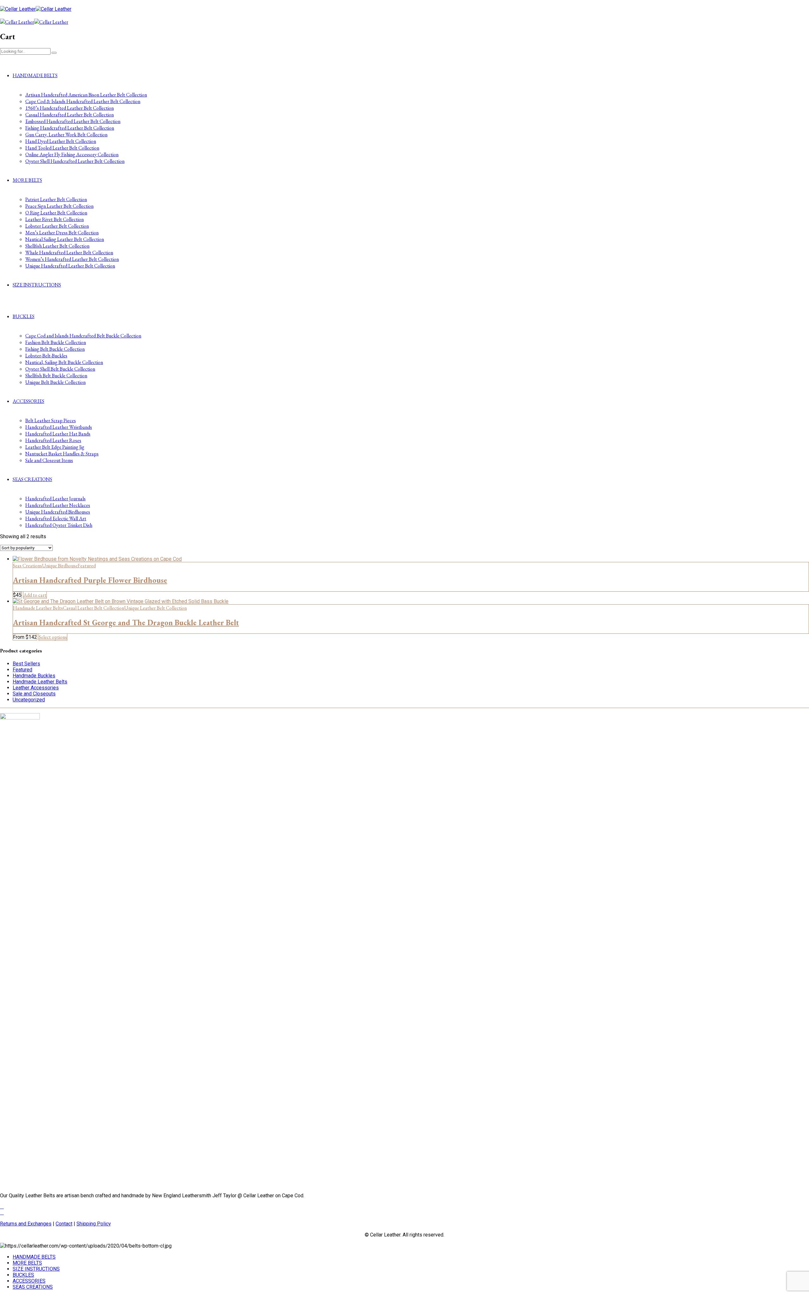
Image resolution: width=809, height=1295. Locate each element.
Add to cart (34, 595)
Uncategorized (29, 700)
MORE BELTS (27, 180)
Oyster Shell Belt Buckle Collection (60, 369)
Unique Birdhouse (60, 565)
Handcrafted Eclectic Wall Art (55, 518)
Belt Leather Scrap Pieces (50, 420)
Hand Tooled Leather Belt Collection (62, 148)
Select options (53, 637)
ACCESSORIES (28, 401)
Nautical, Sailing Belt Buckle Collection (64, 362)
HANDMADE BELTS (35, 75)
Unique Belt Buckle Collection (55, 382)
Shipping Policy (93, 1224)
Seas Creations (27, 565)
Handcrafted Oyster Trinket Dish (58, 525)
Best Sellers (26, 664)
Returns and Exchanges (26, 1224)
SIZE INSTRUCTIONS (37, 284)
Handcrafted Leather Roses (53, 440)
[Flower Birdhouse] (97, 559)
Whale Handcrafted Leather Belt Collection (69, 252)
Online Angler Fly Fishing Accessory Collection (72, 154)
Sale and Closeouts (34, 694)
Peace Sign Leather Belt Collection (59, 206)
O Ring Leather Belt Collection (56, 212)
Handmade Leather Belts (38, 608)
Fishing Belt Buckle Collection (55, 349)
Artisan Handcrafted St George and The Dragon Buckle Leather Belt (126, 622)
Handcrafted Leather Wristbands (58, 427)
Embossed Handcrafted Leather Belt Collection (72, 121)
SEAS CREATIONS (32, 479)
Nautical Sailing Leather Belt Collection (64, 239)
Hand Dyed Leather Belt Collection (60, 141)
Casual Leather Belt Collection (93, 608)
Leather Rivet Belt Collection (54, 219)
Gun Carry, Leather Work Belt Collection (66, 134)
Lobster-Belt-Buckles (46, 355)
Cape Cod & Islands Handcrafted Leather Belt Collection (82, 101)
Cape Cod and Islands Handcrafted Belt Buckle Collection (83, 335)
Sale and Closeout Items (49, 460)
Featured (87, 565)
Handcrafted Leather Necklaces (57, 505)
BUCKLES (23, 316)
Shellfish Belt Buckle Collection (56, 375)
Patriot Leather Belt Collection (56, 199)
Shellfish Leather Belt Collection (57, 246)
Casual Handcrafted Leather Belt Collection (69, 114)
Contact (64, 1224)
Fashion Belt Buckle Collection (55, 342)
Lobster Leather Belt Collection (57, 226)
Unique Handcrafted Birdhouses (57, 512)
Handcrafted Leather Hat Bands (57, 433)
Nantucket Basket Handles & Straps (62, 453)
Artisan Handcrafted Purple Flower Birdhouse (90, 580)
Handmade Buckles (34, 676)
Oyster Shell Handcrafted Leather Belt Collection (75, 161)
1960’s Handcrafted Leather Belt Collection (69, 108)
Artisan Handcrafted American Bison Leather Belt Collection (86, 94)
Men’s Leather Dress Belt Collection (62, 232)
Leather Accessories (36, 688)
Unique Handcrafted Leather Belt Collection (70, 265)
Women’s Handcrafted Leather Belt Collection (72, 259)
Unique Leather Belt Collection (155, 608)
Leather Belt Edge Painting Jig (54, 447)
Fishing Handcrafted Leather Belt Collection (69, 128)
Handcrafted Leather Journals (55, 498)
